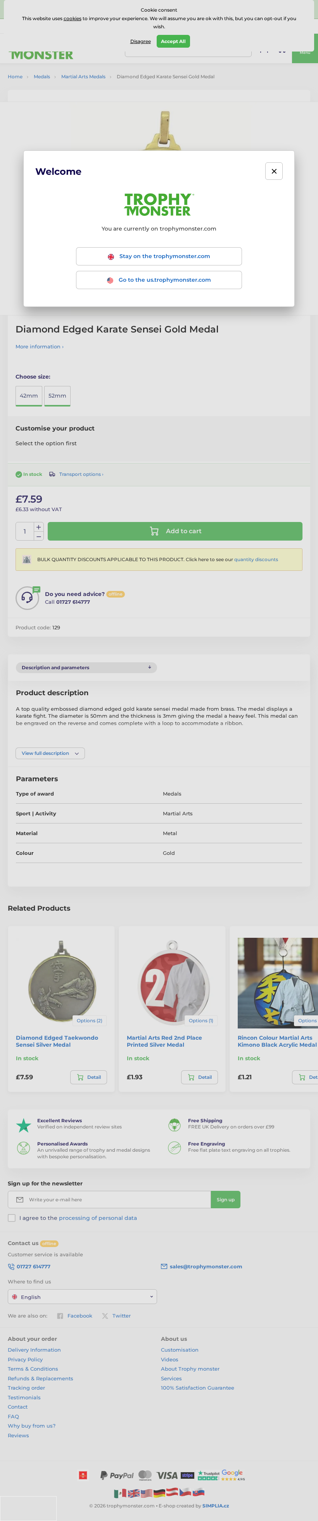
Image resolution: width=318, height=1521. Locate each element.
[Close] (274, 171)
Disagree (140, 41)
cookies (72, 18)
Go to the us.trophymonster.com (164, 279)
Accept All (173, 41)
